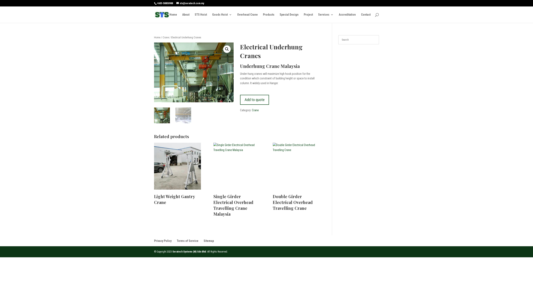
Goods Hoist (220, 14)
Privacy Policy (163, 240)
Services (323, 14)
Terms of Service (187, 240)
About (185, 14)
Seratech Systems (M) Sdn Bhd (189, 251)
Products (268, 14)
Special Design (289, 14)
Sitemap (209, 240)
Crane (166, 37)
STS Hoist (201, 14)
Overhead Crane (247, 14)
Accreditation (347, 14)
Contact (366, 14)
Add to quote (255, 99)
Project (308, 14)
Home (173, 14)
